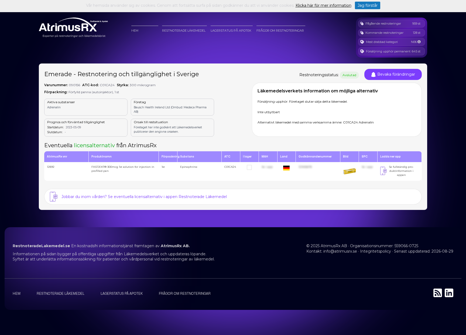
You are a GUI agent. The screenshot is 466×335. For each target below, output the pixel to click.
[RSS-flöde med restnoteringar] (437, 295)
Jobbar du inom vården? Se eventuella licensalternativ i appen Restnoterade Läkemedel (144, 196)
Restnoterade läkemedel (183, 30)
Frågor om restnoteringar (280, 30)
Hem (134, 30)
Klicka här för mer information (323, 5)
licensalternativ (94, 145)
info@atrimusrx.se (340, 251)
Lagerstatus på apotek (231, 30)
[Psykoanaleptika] (418, 41)
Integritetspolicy (375, 251)
